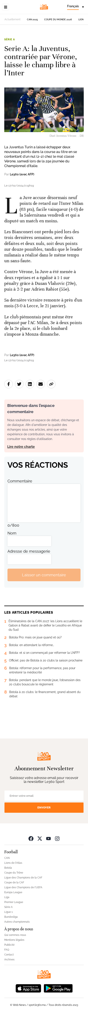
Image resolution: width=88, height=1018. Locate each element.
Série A (9, 39)
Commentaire (19, 481)
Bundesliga (11, 916)
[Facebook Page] (31, 838)
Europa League (13, 892)
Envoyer (44, 807)
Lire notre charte (21, 447)
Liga (6, 897)
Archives (9, 959)
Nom (11, 533)
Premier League (13, 902)
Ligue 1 (8, 911)
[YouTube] (48, 838)
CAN (7, 857)
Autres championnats (17, 921)
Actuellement (12, 19)
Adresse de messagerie (28, 551)
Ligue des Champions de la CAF (23, 877)
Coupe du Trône (13, 872)
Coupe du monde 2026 (58, 19)
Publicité (9, 944)
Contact (9, 954)
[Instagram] (57, 838)
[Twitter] (39, 838)
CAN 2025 (32, 19)
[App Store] (28, 988)
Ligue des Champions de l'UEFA (23, 887)
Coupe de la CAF (14, 882)
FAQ (6, 949)
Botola (8, 867)
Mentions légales (14, 939)
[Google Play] (58, 988)
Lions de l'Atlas (13, 862)
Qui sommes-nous (15, 935)
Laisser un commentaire (44, 575)
